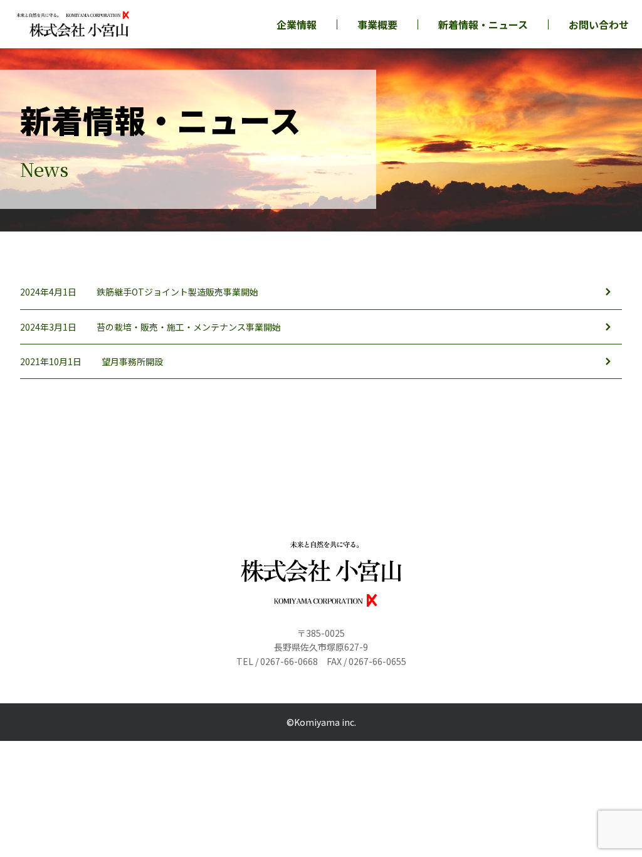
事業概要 (377, 24)
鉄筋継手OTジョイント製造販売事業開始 (177, 291)
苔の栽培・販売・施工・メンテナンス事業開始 (189, 327)
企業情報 (296, 24)
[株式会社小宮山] (72, 24)
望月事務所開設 (132, 361)
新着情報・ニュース (483, 24)
